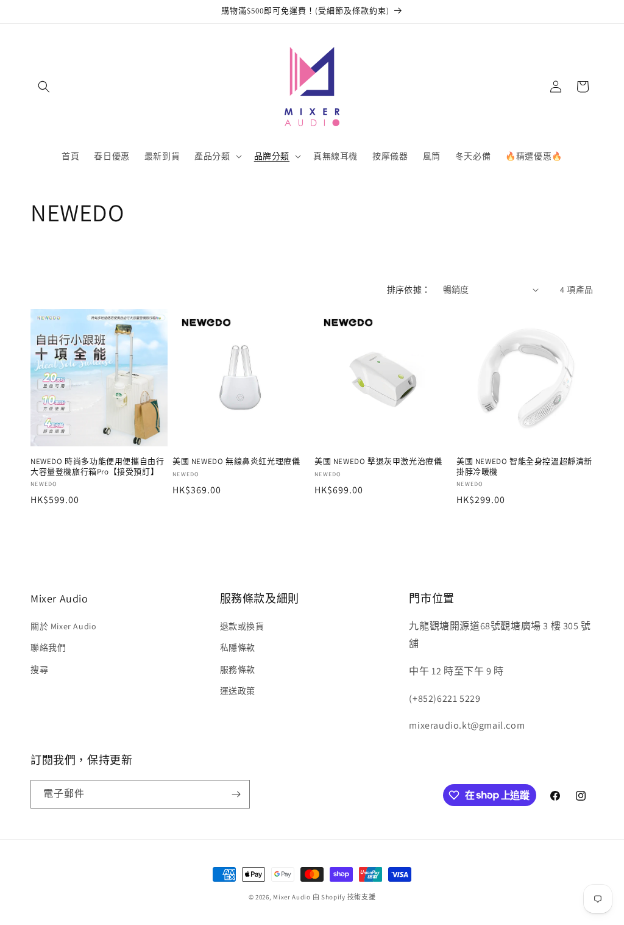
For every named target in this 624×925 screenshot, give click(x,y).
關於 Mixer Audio (63, 626)
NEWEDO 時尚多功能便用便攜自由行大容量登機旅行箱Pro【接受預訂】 (97, 467)
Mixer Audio (292, 897)
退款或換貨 (242, 626)
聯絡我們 (48, 647)
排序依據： (409, 289)
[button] (43, 86)
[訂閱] (235, 794)
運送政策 (237, 690)
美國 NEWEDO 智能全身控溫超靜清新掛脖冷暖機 (524, 467)
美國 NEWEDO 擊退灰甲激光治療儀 (378, 461)
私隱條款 (237, 647)
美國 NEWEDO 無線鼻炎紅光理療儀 (236, 461)
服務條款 (237, 669)
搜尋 (39, 669)
